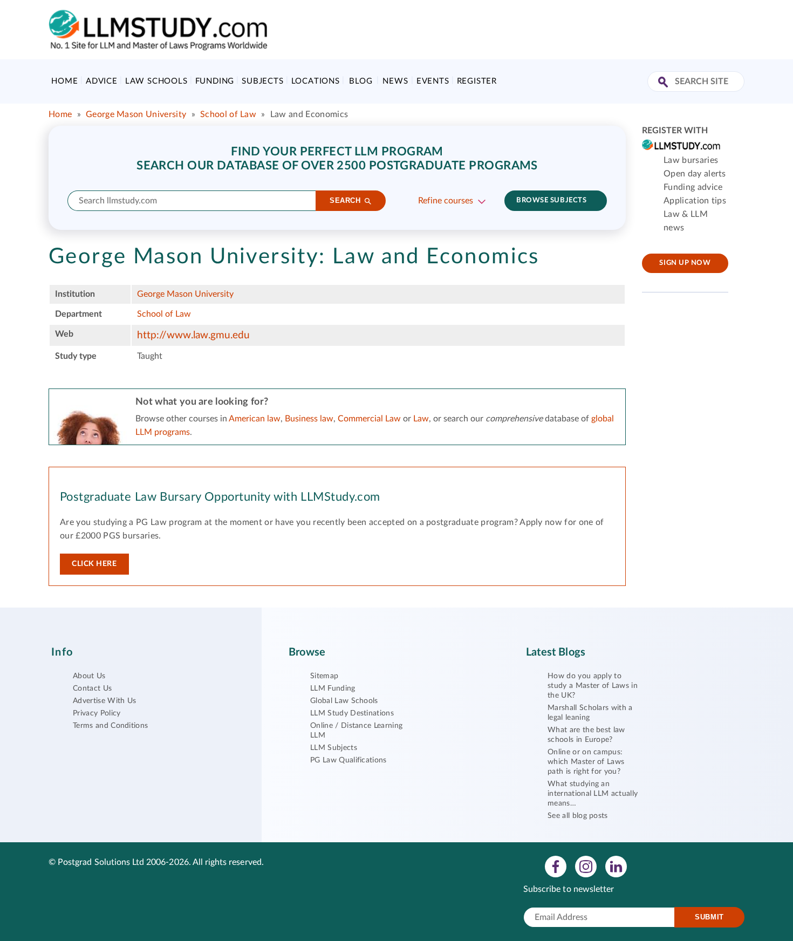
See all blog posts (578, 816)
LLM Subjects (333, 748)
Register (477, 81)
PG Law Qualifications (348, 760)
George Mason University (136, 114)
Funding (215, 81)
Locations (315, 81)
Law (421, 418)
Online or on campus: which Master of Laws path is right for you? (586, 761)
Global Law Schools (344, 701)
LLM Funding (333, 688)
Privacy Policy (96, 713)
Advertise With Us (104, 701)
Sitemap (324, 676)
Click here (94, 564)
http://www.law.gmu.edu (193, 335)
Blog (360, 81)
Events (432, 81)
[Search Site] (664, 83)
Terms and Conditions (110, 725)
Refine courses (445, 200)
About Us (89, 676)
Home (64, 81)
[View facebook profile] (555, 866)
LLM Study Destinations (352, 713)
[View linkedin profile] (616, 866)
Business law (309, 418)
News (395, 81)
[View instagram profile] (586, 866)
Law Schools (156, 81)
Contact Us (92, 688)
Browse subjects (551, 200)
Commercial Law (369, 418)
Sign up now (684, 263)
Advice (102, 81)
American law (255, 418)
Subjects (262, 81)
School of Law (228, 114)
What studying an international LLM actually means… (593, 793)
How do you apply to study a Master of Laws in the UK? (593, 685)
